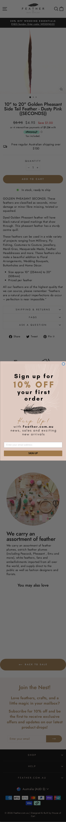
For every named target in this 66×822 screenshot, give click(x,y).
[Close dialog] (63, 363)
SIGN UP (33, 453)
